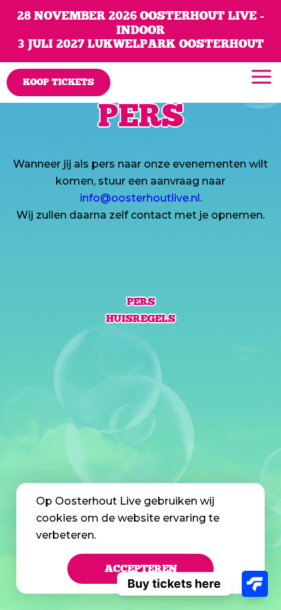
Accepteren (141, 569)
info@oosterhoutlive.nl (140, 198)
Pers (141, 302)
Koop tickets (58, 82)
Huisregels (140, 319)
